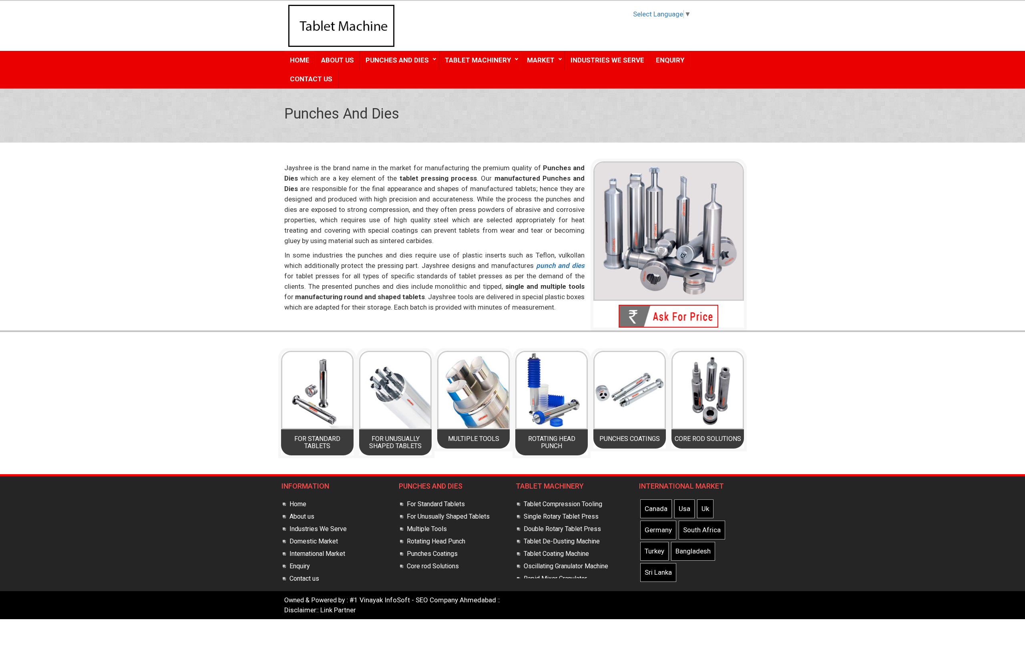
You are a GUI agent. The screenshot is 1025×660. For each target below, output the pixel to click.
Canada (656, 509)
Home (300, 60)
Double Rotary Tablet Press (562, 529)
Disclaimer (300, 610)
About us (301, 516)
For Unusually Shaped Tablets (395, 442)
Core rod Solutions (708, 439)
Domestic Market (313, 541)
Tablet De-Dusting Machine (562, 541)
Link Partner (338, 610)
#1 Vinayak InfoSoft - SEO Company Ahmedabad (423, 600)
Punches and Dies (397, 60)
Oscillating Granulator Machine (566, 566)
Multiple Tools (473, 439)
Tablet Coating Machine (556, 553)
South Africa (702, 530)
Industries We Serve (607, 60)
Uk (705, 509)
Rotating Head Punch (551, 442)
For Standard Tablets (317, 442)
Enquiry (670, 60)
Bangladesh (693, 551)
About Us (337, 60)
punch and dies (560, 266)
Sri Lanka (658, 572)
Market (541, 60)
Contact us (304, 578)
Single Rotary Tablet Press (561, 516)
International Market (317, 553)
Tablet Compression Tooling (563, 504)
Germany (658, 530)
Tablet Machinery (478, 60)
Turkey (654, 551)
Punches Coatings (629, 439)
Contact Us (311, 79)
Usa (684, 509)
